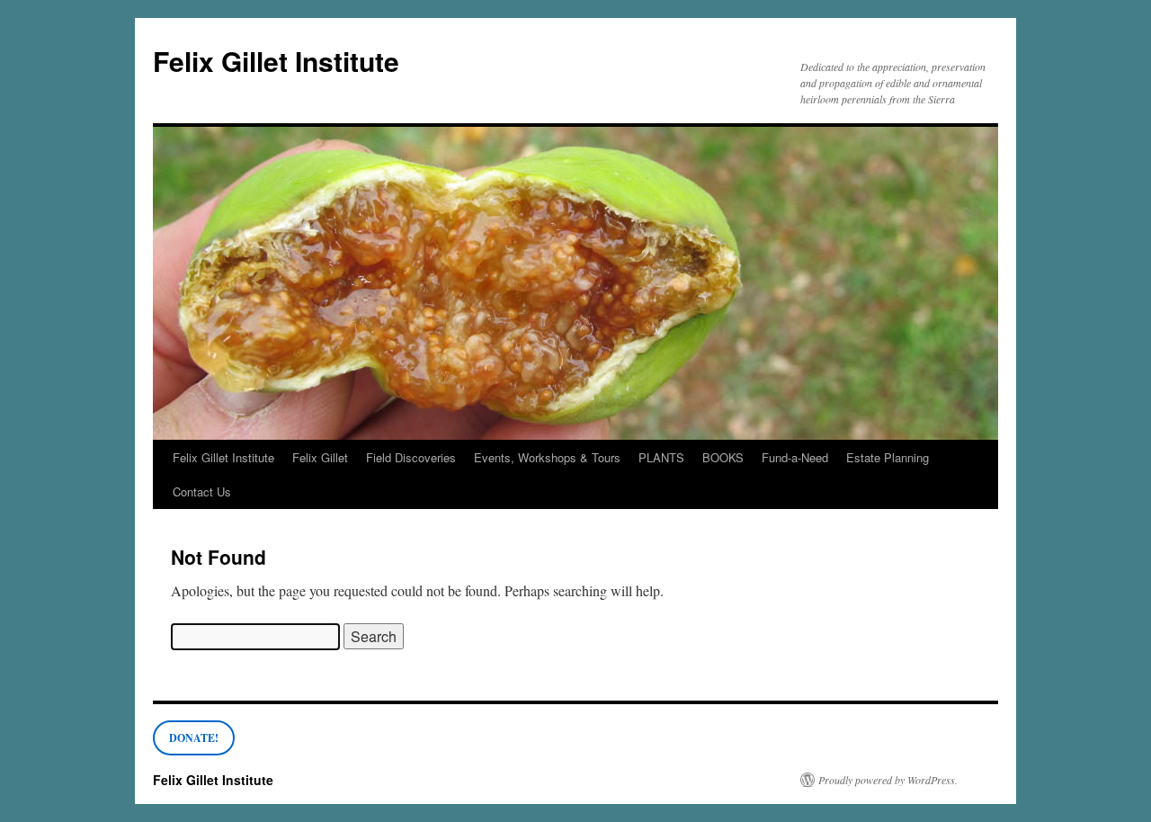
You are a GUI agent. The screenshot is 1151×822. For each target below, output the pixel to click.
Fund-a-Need (795, 457)
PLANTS (661, 457)
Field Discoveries (411, 457)
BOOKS (723, 457)
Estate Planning (887, 457)
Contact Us (202, 491)
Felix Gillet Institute (276, 60)
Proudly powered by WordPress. (888, 780)
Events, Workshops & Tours (547, 457)
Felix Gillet (320, 457)
